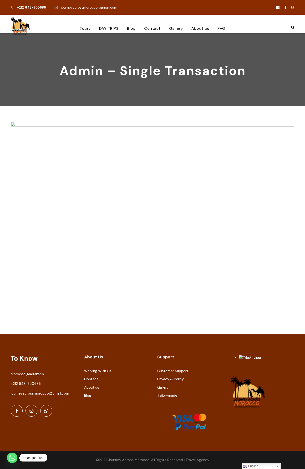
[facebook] (285, 7)
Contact (152, 28)
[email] (278, 7)
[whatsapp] (46, 411)
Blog (131, 28)
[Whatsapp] (12, 458)
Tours (85, 28)
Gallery (176, 28)
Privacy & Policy (170, 379)
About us (200, 28)
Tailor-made (167, 395)
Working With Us (97, 371)
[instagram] (292, 7)
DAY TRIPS (109, 28)
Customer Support (172, 371)
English (252, 466)
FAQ (221, 28)
